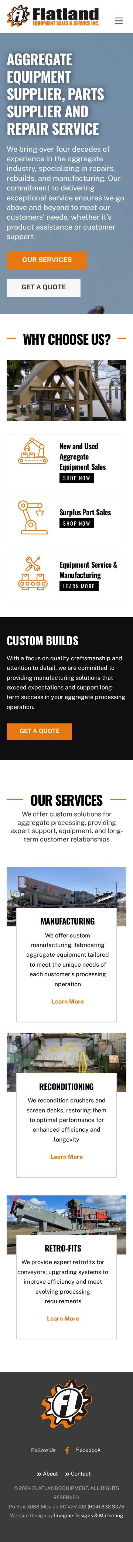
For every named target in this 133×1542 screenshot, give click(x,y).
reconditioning (66, 1086)
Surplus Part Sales (85, 511)
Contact (80, 1473)
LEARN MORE (79, 586)
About (49, 1473)
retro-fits (63, 1248)
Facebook (87, 1449)
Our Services (47, 260)
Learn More (68, 1001)
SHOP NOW (77, 478)
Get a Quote (43, 287)
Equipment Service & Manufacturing (88, 569)
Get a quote (39, 730)
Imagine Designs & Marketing (88, 1515)
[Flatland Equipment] (53, 23)
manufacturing (68, 921)
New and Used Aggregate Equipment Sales (82, 456)
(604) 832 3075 (106, 1507)
